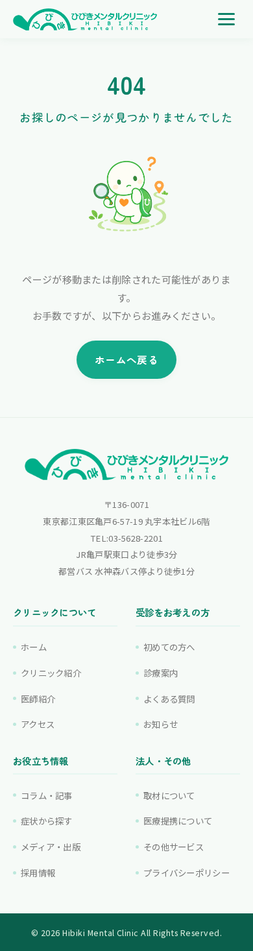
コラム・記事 (47, 795)
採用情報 (38, 872)
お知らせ (160, 723)
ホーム (34, 646)
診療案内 (160, 672)
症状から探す (47, 820)
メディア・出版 (50, 846)
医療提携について (177, 820)
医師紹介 (38, 698)
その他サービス (173, 846)
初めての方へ (169, 646)
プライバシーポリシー (186, 872)
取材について (169, 795)
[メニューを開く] (226, 19)
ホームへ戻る (126, 359)
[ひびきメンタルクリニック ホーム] (85, 19)
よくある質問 (169, 698)
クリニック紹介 (51, 672)
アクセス (37, 723)
